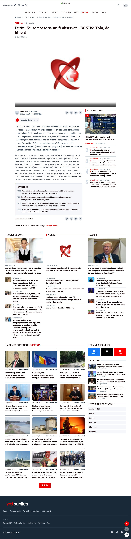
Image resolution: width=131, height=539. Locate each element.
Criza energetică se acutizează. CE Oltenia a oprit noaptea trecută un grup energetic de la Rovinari (16, 477)
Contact (5, 511)
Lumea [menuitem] (103, 12)
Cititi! (62, 179)
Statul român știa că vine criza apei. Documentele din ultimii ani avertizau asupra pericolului (17, 443)
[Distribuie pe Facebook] (71, 113)
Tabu (48, 523)
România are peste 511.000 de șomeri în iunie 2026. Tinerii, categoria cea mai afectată (71, 476)
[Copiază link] (67, 113)
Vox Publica (32, 111)
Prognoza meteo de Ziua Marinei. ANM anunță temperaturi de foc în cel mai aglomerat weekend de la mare (103, 175)
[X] (26, 5)
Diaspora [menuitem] (94, 12)
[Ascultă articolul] (126, 523)
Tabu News (41, 523)
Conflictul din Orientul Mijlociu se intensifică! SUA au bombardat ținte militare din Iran (110, 315)
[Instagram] (19, 5)
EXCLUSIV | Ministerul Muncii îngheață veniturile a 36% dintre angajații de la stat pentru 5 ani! (99, 139)
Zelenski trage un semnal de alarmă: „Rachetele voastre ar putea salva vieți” (109, 283)
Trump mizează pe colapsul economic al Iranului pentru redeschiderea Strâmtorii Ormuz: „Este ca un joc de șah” (106, 270)
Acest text (74, 176)
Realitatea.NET (7, 523)
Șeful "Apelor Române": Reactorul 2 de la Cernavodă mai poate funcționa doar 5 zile (44, 443)
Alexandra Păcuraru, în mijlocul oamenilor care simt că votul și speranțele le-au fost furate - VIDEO (26, 297)
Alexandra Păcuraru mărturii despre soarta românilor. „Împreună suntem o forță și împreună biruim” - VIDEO (25, 284)
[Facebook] (15, 5)
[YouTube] (22, 5)
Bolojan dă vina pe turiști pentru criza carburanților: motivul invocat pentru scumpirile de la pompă (71, 410)
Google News (52, 225)
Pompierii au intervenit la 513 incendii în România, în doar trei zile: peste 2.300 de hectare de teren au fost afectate (72, 444)
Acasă (19, 17)
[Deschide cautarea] (119, 5)
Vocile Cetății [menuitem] (66, 12)
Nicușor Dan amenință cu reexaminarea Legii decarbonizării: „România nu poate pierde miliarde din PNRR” (51, 210)
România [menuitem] (85, 12)
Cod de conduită (46, 511)
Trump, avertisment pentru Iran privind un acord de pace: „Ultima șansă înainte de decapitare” (110, 293)
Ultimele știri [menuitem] (30, 12)
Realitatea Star (32, 523)
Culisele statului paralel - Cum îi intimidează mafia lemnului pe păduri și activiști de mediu (63, 299)
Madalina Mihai (24, 369)
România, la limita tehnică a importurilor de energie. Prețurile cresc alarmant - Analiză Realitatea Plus (44, 476)
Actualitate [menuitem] (42, 12)
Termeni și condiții (15, 511)
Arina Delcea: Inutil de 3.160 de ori (60, 308)
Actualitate (89, 143)
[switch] (125, 5)
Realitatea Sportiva (19, 523)
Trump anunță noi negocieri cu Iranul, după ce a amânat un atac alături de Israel (110, 304)
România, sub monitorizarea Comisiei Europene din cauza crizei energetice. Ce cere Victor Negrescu (46, 198)
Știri (25, 17)
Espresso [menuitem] (54, 12)
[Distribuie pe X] (80, 113)
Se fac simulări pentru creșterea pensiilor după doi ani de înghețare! (102, 152)
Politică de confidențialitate (31, 511)
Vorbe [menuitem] (76, 12)
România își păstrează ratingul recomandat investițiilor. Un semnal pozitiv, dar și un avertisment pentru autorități (48, 192)
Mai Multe (44, 485)
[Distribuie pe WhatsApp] (76, 113)
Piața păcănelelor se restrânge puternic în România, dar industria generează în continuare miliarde (43, 411)
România (33, 17)
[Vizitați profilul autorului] (17, 113)
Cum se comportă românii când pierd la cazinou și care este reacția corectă (63, 269)
